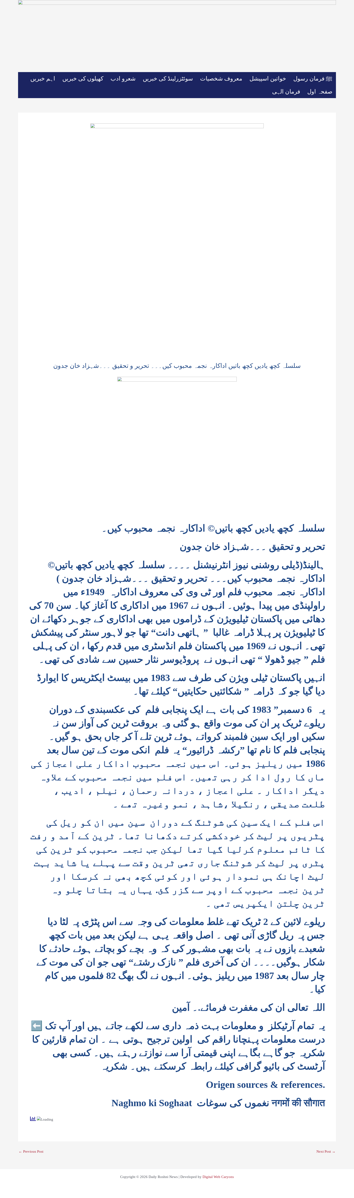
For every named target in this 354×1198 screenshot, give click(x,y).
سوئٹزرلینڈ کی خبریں (168, 78)
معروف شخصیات (221, 78)
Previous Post (31, 1151)
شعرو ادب (123, 78)
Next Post (325, 1151)
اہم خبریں (42, 78)
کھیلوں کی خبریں (82, 78)
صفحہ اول (319, 91)
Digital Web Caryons (218, 1177)
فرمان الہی (286, 91)
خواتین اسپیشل (267, 78)
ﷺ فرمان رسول (312, 78)
